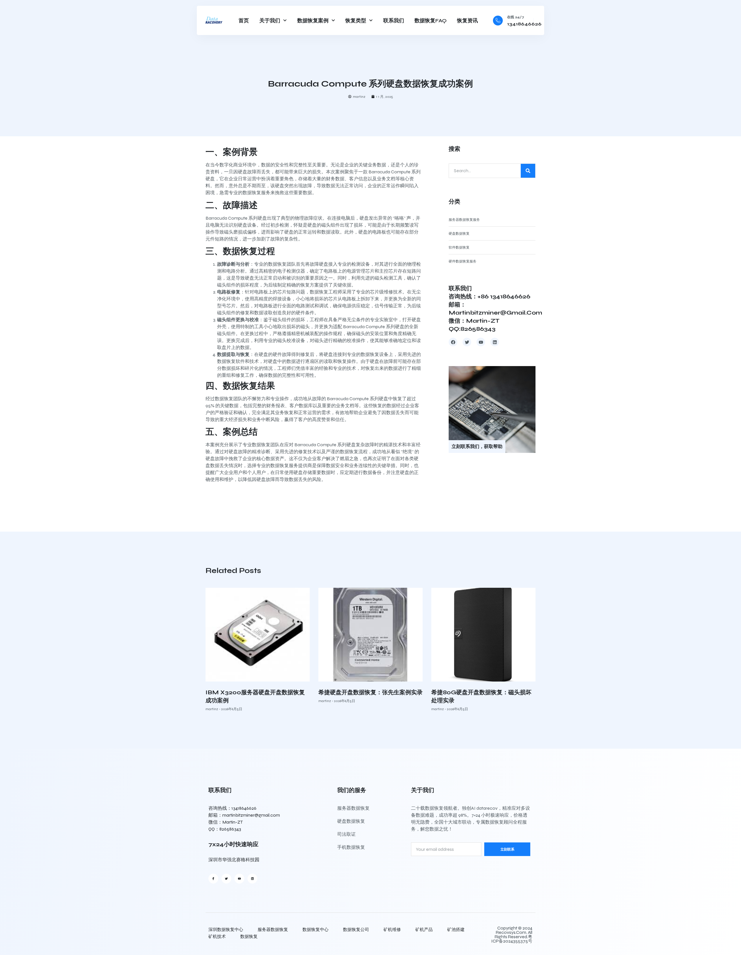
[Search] (528, 171)
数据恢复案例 (313, 20)
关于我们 (269, 20)
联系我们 (393, 20)
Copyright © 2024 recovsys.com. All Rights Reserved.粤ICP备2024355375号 (511, 934)
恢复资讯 (467, 20)
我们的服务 (351, 790)
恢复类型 (355, 20)
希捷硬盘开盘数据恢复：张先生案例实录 (370, 692)
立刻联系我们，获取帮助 (477, 446)
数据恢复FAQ (430, 20)
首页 (244, 20)
